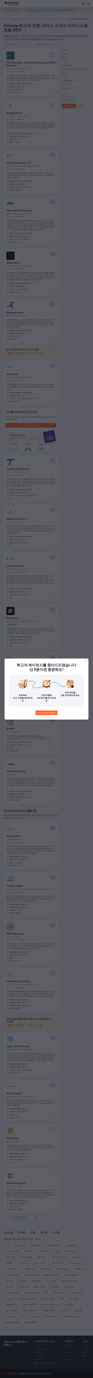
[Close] (85, 661)
